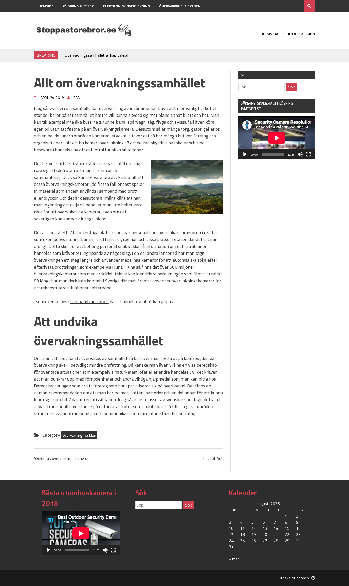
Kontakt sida (50, 17)
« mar (234, 559)
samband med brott (89, 301)
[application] (276, 137)
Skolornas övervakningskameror (61, 458)
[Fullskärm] (308, 154)
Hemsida (46, 6)
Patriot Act (213, 458)
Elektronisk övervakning (126, 6)
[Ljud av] (300, 154)
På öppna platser (78, 6)
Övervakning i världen (180, 6)
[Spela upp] (245, 154)
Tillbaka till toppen (293, 578)
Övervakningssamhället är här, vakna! (96, 55)
